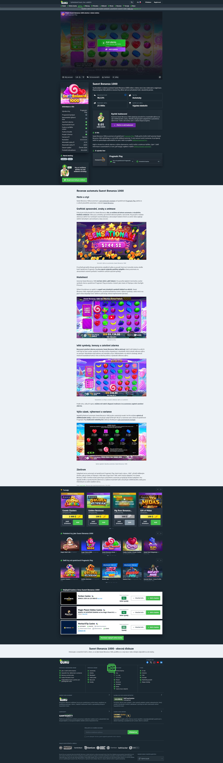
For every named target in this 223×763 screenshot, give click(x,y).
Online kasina (73, 6)
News (133, 6)
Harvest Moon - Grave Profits (152, 579)
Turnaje (127, 6)
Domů (64, 6)
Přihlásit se (133, 732)
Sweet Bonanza (108, 203)
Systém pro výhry (137, 103)
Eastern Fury (132, 579)
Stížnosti (104, 6)
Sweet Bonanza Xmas (109, 552)
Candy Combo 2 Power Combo (132, 552)
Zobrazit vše (81, 631)
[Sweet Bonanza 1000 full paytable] (111, 442)
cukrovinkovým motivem (107, 201)
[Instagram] (154, 662)
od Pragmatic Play (71, 15)
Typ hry (134, 95)
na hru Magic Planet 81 (98, 612)
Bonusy (87, 6)
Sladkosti (63, 159)
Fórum (111, 6)
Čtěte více (130, 9)
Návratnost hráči (102, 95)
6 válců (70, 159)
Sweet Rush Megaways (151, 552)
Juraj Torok (82, 485)
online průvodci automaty (142, 147)
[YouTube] (158, 662)
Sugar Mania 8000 (89, 552)
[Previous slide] (157, 489)
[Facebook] (147, 662)
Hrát (77, 522)
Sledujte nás (150, 660)
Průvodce (95, 6)
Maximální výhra (102, 103)
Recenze (118, 6)
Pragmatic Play (129, 136)
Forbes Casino (84, 596)
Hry (81, 6)
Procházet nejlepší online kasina (111, 638)
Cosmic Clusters (69, 579)
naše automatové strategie (126, 420)
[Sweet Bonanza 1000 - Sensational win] (111, 241)
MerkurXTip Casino (86, 623)
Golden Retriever (90, 579)
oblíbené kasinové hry (139, 140)
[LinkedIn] (161, 662)
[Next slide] (160, 489)
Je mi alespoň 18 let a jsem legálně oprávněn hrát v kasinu (104, 736)
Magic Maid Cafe (69, 552)
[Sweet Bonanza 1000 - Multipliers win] (111, 378)
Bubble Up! (111, 579)
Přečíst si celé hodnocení (125, 125)
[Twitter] (151, 662)
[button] (115, 77)
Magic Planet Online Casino (90, 610)
